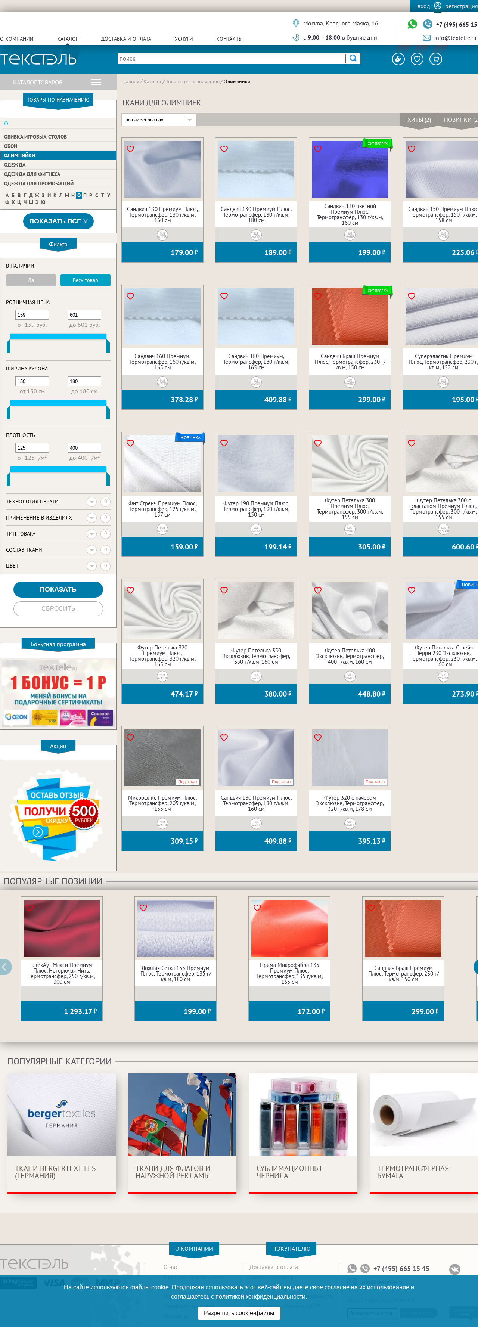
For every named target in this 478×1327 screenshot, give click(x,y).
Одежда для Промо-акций (39, 183)
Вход (424, 6)
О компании (17, 38)
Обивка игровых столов (35, 136)
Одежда (14, 164)
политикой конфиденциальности (260, 1296)
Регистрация (461, 6)
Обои (10, 146)
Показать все (55, 221)
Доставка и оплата (126, 38)
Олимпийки (19, 155)
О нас (171, 1267)
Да (31, 280)
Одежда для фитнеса (32, 174)
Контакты (229, 38)
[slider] (8, 347)
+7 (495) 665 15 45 (401, 1268)
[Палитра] (398, 59)
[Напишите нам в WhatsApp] (412, 24)
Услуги (184, 38)
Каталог (67, 38)
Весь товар (85, 280)
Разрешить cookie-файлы (239, 1313)
